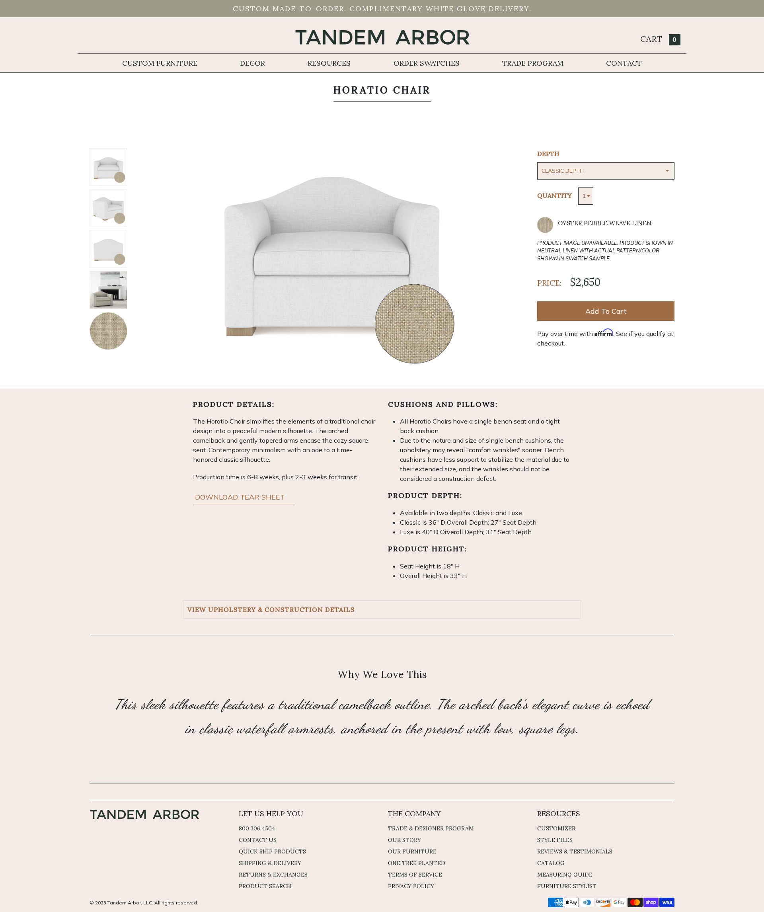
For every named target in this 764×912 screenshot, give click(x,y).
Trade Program (532, 63)
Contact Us (258, 840)
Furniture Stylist (566, 886)
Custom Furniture (159, 63)
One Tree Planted (416, 863)
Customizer (556, 828)
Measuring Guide (564, 874)
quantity (554, 195)
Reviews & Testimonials (574, 851)
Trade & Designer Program (431, 828)
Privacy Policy (411, 886)
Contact (624, 63)
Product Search (265, 886)
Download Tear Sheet (241, 497)
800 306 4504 (257, 828)
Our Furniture (412, 851)
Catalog (551, 863)
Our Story (404, 840)
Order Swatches (427, 63)
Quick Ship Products (272, 851)
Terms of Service (415, 874)
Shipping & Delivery (270, 863)
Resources (329, 63)
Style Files (555, 840)
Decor (252, 63)
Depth (548, 154)
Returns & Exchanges (273, 874)
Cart (658, 39)
